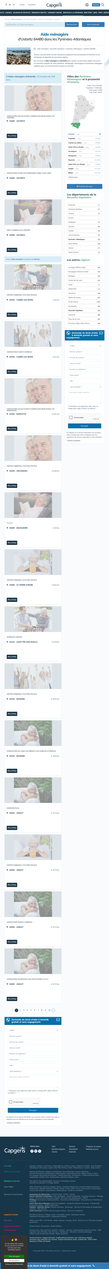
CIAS (73, 1188)
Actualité (7, 1166)
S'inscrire (96, 5)
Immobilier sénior (63, 1214)
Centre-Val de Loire (84, 280)
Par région (33, 1181)
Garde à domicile (73, 1196)
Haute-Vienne (84, 252)
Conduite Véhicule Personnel (78, 1203)
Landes (84, 231)
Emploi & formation (12, 1226)
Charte (54, 1152)
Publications (78, 1168)
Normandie (84, 306)
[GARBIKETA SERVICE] (33, 619)
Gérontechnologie (85, 1232)
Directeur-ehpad (85, 1237)
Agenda (8, 13)
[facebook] (6, 4)
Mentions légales (58, 1149)
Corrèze (83, 213)
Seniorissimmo (35, 1237)
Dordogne (84, 222)
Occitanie (84, 315)
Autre (76, 1177)
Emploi (106, 13)
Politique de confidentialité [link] (14, 1264)
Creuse (70, 218)
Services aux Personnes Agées (47, 1198)
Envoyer (33, 1110)
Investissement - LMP (92, 1230)
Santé (70, 1168)
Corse (83, 285)
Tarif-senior (92, 1239)
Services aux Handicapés (71, 1198)
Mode (56, 1220)
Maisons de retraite (21, 13)
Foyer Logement (82, 1172)
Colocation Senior (78, 1214)
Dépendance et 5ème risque (64, 1166)
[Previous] (12, 1010)
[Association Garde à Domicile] (33, 904)
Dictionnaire (55, 1177)
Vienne (84, 248)
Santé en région (49, 1187)
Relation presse (92, 1149)
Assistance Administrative (48, 1200)
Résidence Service (39, 13)
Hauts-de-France (84, 297)
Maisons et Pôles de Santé (39, 1241)
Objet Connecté (62, 1234)
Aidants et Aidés (83, 1166)
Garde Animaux (57, 1207)
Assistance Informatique (70, 1200)
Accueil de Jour (69, 1172)
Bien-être (88, 13)
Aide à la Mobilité (58, 1203)
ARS (31, 1187)
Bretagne (84, 276)
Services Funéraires (75, 1211)
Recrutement (45, 1230)
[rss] (13, 4)
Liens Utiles (8, 1187)
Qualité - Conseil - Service (62, 1230)
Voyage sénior (71, 1220)
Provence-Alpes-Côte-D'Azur (84, 323)
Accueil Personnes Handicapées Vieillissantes (47, 1173)
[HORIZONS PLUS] (33, 790)
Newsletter (32, 5)
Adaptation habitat (59, 1216)
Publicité (72, 1152)
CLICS (78, 1188)
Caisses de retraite (36, 1190)
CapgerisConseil (48, 1237)
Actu (2, 13)
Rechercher (72, 24)
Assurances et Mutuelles (91, 1188)
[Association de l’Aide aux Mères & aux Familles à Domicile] (33, 733)
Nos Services (54, 1232)
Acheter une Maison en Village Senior (44, 1183)
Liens (95, 13)
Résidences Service (12, 1181)
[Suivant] (53, 1010)
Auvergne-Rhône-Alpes (84, 267)
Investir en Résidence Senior (64, 1181)
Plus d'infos (12, 136)
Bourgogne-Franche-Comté (84, 272)
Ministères (38, 1187)
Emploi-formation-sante (67, 1239)
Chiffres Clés (44, 1177)
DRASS (42, 1188)
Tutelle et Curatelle (75, 1190)
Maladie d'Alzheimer (54, 1172)
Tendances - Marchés (68, 1232)
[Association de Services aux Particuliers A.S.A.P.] (33, 961)
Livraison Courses (88, 1196)
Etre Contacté (93, 24)
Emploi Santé (34, 1226)
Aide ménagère (59, 1196)
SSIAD (85, 1198)
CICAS (72, 1194)
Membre (88, 5)
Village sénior (50, 1214)
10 (49, 1010)
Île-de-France (84, 302)
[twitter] (9, 4)
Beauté (62, 1220)
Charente (83, 205)
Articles (40, 1166)
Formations (45, 1226)
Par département (45, 1181)
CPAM (61, 1188)
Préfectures (34, 1188)
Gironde (84, 226)
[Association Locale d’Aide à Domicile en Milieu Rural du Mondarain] (33, 391)
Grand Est (84, 293)
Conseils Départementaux (89, 1187)
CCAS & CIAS (56, 1194)
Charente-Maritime (84, 209)
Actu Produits (96, 1166)
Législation (33, 1177)
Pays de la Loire (84, 319)
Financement (78, 1230)
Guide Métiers (56, 1226)
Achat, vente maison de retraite (42, 1234)
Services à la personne (73, 13)
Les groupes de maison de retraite (43, 1175)
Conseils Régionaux (70, 1187)
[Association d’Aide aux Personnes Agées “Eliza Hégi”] (33, 155)
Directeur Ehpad (67, 1177)
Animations (76, 1175)
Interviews (48, 1166)
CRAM (55, 1188)
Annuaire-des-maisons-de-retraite (43, 1239)
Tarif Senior (48, 1220)
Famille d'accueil (64, 1175)
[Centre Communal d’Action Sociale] (33, 277)
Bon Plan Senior (60, 1168)
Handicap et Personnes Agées (41, 1168)
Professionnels (10, 1230)
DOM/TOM (84, 289)
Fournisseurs (34, 1230)
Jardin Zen (33, 1222)
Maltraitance (62, 1190)
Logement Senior (55, 13)
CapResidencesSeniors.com (67, 1237)
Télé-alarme (42, 1209)
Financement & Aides (90, 1175)
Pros (100, 13)
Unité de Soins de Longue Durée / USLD (82, 1173)
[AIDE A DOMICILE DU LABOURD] (33, 212)
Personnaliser (14, 1260)
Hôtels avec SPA (36, 1220)
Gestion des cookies (69, 1251)
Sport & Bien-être (51, 1205)
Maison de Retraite (37, 1172)
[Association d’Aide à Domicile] (33, 334)
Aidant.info (82, 1239)
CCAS (67, 1188)
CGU (53, 1146)
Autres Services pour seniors (55, 1211)
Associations (50, 1190)
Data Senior (95, 1168)
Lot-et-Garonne (84, 235)
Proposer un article (93, 1146)
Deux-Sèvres (84, 244)
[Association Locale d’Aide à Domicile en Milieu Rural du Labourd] (33, 98)
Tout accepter (14, 1256)
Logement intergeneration (39, 1216)
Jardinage (69, 1207)
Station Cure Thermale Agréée (90, 1220)
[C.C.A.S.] (33, 505)
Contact (22, 5)
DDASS (49, 1188)
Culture (87, 1168)
